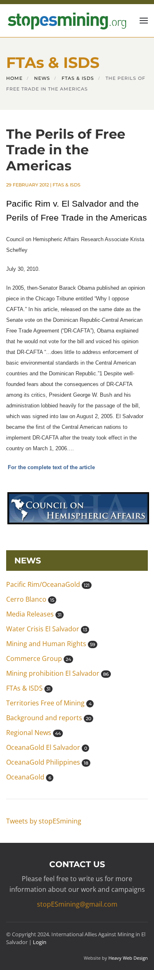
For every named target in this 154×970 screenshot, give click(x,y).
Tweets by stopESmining (43, 821)
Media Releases (34, 614)
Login (39, 942)
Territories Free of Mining (49, 702)
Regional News (33, 732)
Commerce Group (38, 658)
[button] (144, 20)
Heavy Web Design (128, 958)
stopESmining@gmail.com (77, 904)
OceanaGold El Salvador (46, 747)
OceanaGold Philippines (47, 762)
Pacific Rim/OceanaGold (48, 584)
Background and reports (48, 717)
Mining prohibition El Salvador (57, 673)
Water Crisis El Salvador (46, 628)
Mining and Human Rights (50, 643)
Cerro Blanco (30, 599)
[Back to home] (66, 20)
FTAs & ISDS (66, 185)
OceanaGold (28, 777)
